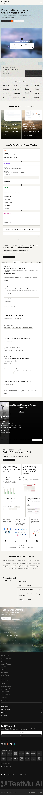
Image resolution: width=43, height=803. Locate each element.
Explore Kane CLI (6, 73)
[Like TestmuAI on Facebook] (29, 792)
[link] (5, 2)
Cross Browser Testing (5, 670)
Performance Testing (5, 680)
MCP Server (3, 669)
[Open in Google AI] (14, 743)
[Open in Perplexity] (5, 743)
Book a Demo (36, 440)
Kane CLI (2, 661)
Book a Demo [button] (21, 735)
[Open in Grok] (11, 743)
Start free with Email (19, 21)
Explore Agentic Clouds (27, 135)
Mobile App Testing (5, 675)
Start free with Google (7, 21)
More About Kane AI (7, 293)
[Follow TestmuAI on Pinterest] (41, 792)
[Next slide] (4, 436)
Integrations (3, 696)
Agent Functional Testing (6, 664)
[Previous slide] (2, 436)
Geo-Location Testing (5, 688)
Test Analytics (4, 697)
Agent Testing (16, 262)
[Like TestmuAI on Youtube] (36, 792)
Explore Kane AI (6, 136)
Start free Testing (20, 732)
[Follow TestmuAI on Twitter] (32, 792)
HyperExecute (31, 262)
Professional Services (5, 699)
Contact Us (21, 774)
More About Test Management (9, 273)
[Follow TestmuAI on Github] (38, 792)
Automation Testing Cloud (6, 658)
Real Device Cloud (24, 262)
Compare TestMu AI (5, 700)
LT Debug (3, 683)
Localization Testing (5, 692)
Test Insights (38, 262)
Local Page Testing (4, 685)
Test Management (4, 674)
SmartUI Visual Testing (5, 694)
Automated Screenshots (6, 686)
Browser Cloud (4, 681)
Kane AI (10, 262)
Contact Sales (5, 618)
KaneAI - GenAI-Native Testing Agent (8, 659)
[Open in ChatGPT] (2, 743)
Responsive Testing (5, 691)
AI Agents (3, 667)
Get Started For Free (7, 320)
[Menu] (41, 2)
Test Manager (4, 262)
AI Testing (3, 677)
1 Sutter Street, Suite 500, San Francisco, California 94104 (6, 767)
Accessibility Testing (5, 689)
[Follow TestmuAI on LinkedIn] (34, 792)
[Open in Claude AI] (8, 743)
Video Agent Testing (5, 666)
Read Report (5, 471)
